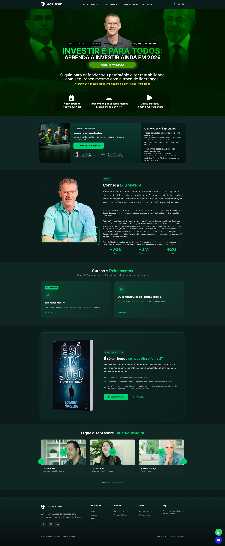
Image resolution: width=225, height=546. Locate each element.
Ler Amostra (138, 397)
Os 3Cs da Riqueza (121, 515)
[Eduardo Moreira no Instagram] (179, 4)
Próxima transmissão (116, 155)
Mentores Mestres (131, 4)
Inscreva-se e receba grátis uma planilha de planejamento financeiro (112, 84)
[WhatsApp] (218, 532)
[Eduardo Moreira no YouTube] (183, 4)
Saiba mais (49, 312)
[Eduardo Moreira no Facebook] (174, 4)
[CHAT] (218, 540)
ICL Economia (147, 4)
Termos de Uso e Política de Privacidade (173, 512)
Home (85, 4)
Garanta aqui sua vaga (87, 146)
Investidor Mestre (121, 511)
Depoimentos (115, 4)
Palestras (95, 4)
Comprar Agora (118, 397)
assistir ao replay (112, 65)
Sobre (104, 4)
